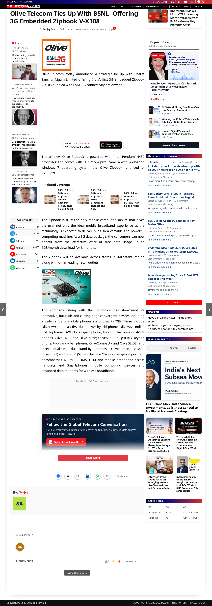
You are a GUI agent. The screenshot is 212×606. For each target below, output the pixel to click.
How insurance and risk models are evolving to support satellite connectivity (23, 102)
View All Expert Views (174, 145)
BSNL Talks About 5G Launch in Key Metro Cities (171, 222)
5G (167, 507)
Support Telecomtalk (21, 1)
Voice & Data (134, 6)
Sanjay (46, 29)
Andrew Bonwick (22, 84)
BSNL (168, 512)
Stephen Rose (20, 171)
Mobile (176, 6)
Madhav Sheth (20, 134)
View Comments (77, 573)
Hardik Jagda (19, 47)
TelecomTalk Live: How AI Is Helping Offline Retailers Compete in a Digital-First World (186, 442)
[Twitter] (68, 476)
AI (122, 6)
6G (150, 507)
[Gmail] (77, 476)
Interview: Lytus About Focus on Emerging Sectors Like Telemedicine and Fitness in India (159, 482)
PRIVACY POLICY (197, 602)
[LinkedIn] (87, 476)
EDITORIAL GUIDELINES (158, 602)
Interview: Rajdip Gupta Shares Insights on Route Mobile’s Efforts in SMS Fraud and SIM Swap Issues (187, 483)
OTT (186, 6)
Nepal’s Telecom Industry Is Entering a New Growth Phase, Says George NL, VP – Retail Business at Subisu (159, 443)
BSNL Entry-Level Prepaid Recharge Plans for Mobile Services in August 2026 (171, 195)
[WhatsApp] (97, 476)
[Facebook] (58, 476)
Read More (93, 458)
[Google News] (122, 476)
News (113, 6)
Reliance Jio (154, 517)
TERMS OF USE (179, 602)
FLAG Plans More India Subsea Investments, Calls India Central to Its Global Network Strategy (172, 407)
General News (190, 517)
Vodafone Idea (190, 512)
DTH (165, 6)
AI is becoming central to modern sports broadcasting (24, 58)
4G (184, 507)
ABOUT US (138, 602)
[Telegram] (107, 476)
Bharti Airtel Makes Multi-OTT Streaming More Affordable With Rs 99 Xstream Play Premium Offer (184, 17)
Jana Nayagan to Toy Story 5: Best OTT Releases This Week (173, 277)
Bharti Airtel (154, 512)
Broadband (152, 6)
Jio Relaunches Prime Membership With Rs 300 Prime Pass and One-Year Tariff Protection (174, 168)
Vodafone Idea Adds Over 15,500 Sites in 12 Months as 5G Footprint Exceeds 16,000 (172, 249)
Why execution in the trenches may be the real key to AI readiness (24, 181)
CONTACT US (199, 6)
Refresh (154, 162)
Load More (174, 302)
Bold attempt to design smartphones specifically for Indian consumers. (24, 144)
